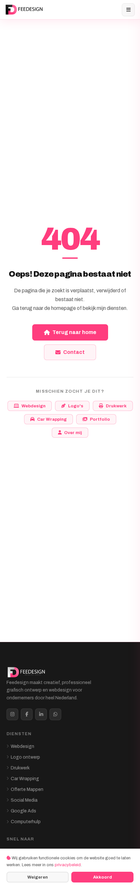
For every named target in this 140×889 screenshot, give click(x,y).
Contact (74, 352)
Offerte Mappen (27, 789)
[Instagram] (12, 714)
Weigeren (37, 877)
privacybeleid (68, 864)
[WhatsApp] (55, 714)
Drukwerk (116, 405)
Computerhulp (26, 821)
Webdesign (33, 405)
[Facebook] (27, 714)
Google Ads (23, 811)
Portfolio (100, 419)
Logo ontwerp (25, 757)
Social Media (24, 800)
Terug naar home (74, 332)
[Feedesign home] (25, 10)
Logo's (75, 405)
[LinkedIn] (41, 714)
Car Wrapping (52, 419)
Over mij (73, 432)
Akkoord (102, 877)
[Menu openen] (128, 9)
